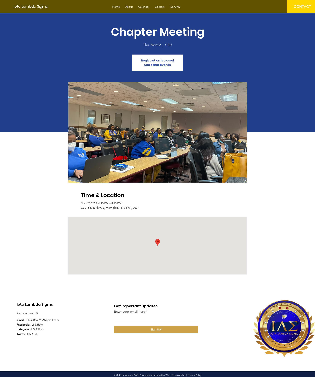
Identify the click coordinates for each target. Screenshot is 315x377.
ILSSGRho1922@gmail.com (42, 320)
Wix (167, 375)
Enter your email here (129, 311)
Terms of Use (178, 375)
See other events (157, 65)
